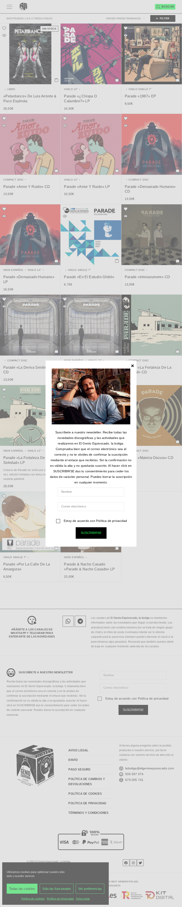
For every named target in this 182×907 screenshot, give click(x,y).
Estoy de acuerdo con (95, 521)
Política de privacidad (111, 521)
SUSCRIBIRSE (91, 533)
